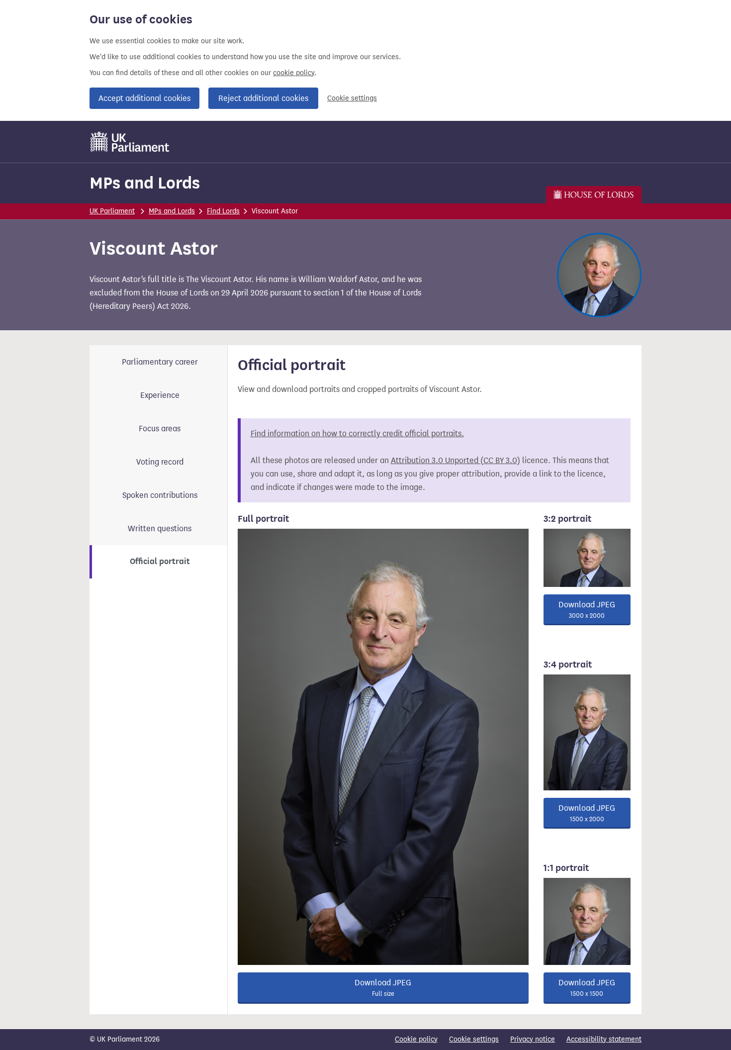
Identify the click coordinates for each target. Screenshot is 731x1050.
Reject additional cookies (263, 98)
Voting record (159, 462)
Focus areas (160, 428)
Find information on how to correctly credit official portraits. (357, 433)
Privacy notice (532, 1039)
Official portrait (160, 562)
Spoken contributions (159, 495)
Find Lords (223, 211)
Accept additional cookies (144, 98)
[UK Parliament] (130, 142)
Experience (160, 395)
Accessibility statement (603, 1039)
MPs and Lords (145, 183)
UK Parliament (112, 211)
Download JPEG (383, 987)
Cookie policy (416, 1039)
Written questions (159, 528)
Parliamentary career (160, 362)
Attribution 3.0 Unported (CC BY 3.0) (455, 460)
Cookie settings (352, 98)
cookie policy (293, 73)
